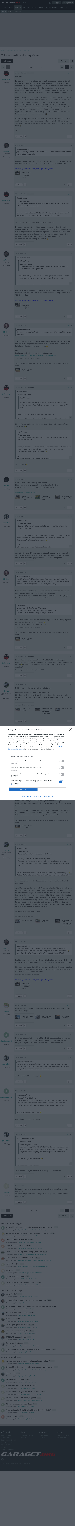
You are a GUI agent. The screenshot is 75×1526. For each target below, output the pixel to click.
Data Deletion (26, 796)
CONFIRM (23, 789)
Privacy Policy (48, 796)
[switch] (61, 761)
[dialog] (37, 763)
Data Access (37, 796)
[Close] (71, 730)
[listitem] (37, 757)
